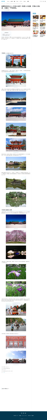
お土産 (12, 1)
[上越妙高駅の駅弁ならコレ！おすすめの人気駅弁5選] (43, 32)
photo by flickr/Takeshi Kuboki (16, 68)
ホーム (8, 1)
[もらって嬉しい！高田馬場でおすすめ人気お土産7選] (36, 17)
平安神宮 (4, 372)
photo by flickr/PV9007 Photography (16, 190)
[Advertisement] (10, 379)
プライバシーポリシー (24, 415)
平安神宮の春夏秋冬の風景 (5, 35)
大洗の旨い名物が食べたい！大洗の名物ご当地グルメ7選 (42, 28)
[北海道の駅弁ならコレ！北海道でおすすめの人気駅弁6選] (36, 32)
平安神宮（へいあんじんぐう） (6, 34)
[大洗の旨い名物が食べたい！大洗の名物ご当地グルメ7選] (43, 24)
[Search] (45, 1)
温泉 (14, 1)
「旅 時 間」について (15, 415)
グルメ (17, 1)
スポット (25, 1)
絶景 (28, 1)
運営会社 (33, 415)
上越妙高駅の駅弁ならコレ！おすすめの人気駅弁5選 (42, 36)
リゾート (21, 1)
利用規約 (20, 415)
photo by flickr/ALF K (16, 207)
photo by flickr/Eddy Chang (16, 259)
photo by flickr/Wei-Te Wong (15, 121)
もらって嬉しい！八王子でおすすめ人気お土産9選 (35, 28)
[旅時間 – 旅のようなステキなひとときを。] (3, 1)
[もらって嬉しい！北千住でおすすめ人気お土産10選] (43, 17)
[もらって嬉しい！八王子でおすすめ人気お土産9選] (36, 24)
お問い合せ (29, 415)
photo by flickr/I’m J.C (16, 228)
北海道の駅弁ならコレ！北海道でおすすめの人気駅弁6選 (35, 36)
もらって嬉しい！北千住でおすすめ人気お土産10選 (42, 20)
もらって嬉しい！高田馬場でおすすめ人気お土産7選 (35, 20)
